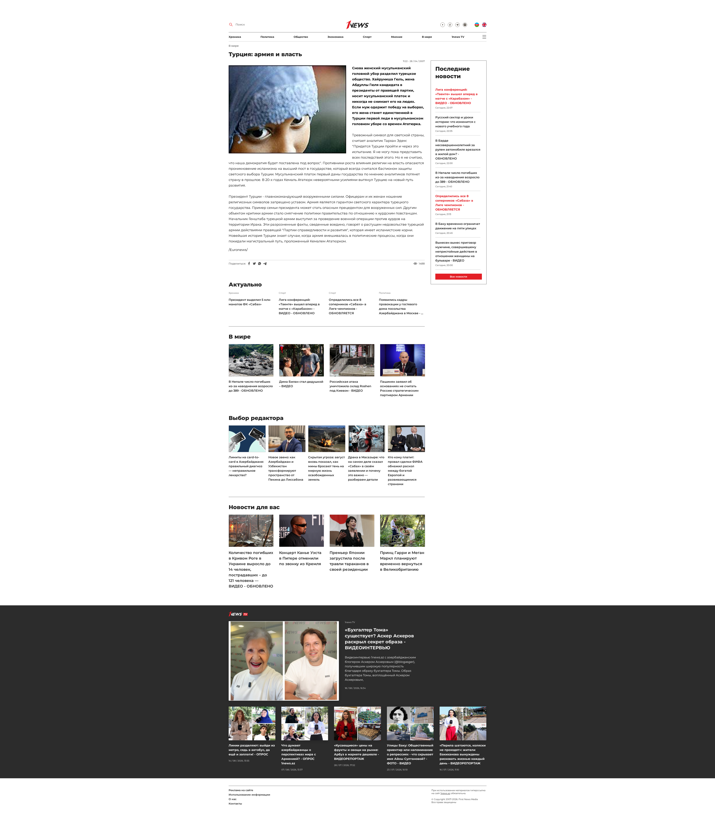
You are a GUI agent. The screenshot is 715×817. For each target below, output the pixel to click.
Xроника (235, 37)
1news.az (445, 793)
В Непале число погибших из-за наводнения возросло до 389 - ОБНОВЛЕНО (251, 386)
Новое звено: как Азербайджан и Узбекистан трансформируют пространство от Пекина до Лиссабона (285, 468)
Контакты (235, 803)
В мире (427, 37)
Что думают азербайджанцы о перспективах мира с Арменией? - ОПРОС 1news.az (298, 754)
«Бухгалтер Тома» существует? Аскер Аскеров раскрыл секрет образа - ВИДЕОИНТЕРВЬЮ (379, 638)
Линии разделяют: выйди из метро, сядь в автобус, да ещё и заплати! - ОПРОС (252, 750)
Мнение (396, 37)
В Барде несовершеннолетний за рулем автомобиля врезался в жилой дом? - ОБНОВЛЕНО (457, 149)
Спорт (367, 37)
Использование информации (249, 794)
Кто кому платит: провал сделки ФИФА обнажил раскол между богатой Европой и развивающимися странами (405, 471)
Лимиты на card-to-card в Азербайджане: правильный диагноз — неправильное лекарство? (246, 466)
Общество (301, 37)
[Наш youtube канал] (442, 25)
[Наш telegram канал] (457, 25)
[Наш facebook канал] (450, 25)
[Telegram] (265, 263)
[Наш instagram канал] (465, 25)
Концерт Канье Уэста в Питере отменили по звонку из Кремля (300, 558)
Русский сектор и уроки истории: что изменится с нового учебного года (455, 122)
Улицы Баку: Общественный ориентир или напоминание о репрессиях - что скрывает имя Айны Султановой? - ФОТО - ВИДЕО (410, 754)
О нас (232, 799)
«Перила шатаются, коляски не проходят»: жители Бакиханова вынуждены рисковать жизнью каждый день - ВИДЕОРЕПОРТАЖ (463, 754)
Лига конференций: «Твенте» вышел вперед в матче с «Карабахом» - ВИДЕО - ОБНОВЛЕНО (299, 306)
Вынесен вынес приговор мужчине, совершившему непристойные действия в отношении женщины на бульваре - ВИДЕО (456, 251)
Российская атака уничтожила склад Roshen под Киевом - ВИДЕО (350, 386)
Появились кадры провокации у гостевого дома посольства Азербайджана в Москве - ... (401, 306)
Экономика (335, 37)
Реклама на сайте (241, 790)
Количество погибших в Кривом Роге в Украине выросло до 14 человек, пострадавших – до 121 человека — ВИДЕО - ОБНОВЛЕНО (251, 569)
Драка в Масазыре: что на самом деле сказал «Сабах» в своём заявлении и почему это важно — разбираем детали (366, 468)
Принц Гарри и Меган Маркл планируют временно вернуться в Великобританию (402, 561)
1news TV (458, 37)
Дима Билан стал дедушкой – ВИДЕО (301, 384)
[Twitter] (254, 263)
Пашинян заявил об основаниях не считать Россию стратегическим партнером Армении (399, 388)
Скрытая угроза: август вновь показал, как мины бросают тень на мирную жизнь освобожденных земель (326, 468)
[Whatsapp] (259, 263)
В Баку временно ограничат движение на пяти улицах (457, 226)
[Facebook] (249, 263)
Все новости (458, 276)
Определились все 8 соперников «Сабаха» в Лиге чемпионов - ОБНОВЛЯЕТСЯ (347, 306)
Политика (267, 37)
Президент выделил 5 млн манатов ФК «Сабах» (249, 302)
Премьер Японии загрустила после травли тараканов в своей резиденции (349, 561)
